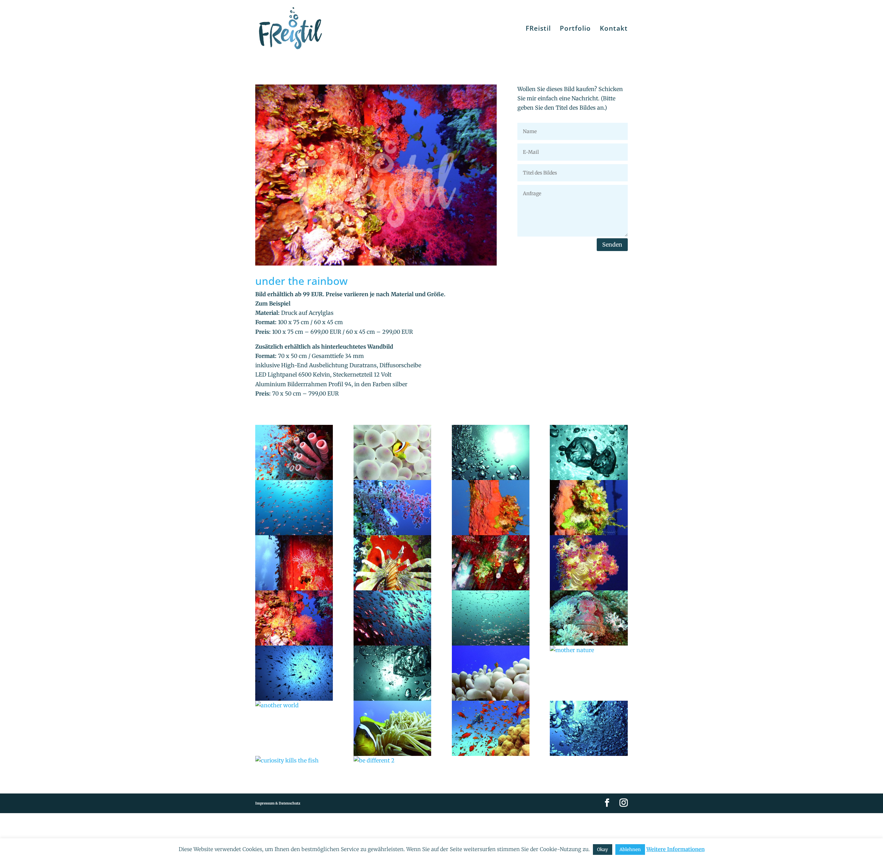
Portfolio (575, 29)
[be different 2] (392, 760)
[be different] (392, 452)
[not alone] (294, 673)
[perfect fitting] (588, 618)
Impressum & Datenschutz (277, 803)
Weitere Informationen (675, 849)
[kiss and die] (588, 452)
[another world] (294, 705)
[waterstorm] (588, 728)
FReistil (538, 29)
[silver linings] (294, 507)
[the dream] (392, 507)
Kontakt (614, 29)
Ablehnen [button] (630, 849)
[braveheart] (490, 673)
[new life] (588, 507)
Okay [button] (602, 849)
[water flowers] (588, 562)
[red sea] (490, 728)
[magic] (490, 618)
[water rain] (392, 618)
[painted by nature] (490, 562)
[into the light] (490, 452)
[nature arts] (294, 452)
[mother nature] (588, 650)
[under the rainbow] (294, 618)
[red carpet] (294, 562)
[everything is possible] (392, 673)
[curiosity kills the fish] (294, 760)
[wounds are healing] (490, 507)
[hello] (392, 728)
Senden (612, 244)
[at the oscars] (392, 562)
